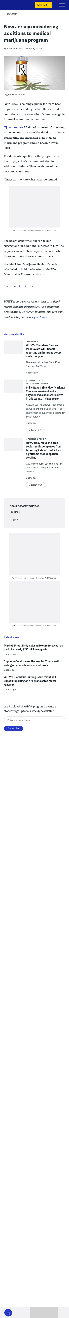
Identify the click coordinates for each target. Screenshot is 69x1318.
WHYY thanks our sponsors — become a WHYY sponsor (34, 230)
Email (32, 285)
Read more (15, 511)
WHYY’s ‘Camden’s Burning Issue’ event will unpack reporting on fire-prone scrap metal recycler (43, 350)
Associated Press (15, 48)
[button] (8, 1312)
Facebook (19, 285)
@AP (15, 519)
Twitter (25, 285)
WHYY (12, 5)
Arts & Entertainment (38, 383)
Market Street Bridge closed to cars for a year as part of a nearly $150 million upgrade (33, 647)
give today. (41, 317)
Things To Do (34, 380)
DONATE (44, 5)
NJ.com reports (14, 127)
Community (32, 341)
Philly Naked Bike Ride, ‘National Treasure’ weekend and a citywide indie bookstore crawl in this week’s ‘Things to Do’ (45, 393)
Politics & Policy (37, 439)
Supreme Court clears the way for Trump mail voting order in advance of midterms (31, 663)
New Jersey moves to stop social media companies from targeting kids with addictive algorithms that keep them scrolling (43, 450)
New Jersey (12, 14)
